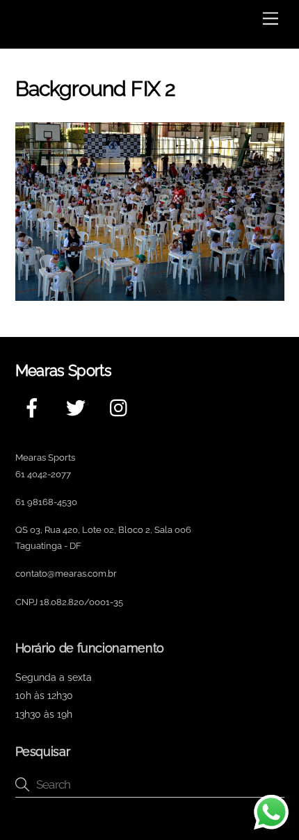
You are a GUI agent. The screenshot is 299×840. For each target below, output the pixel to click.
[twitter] (78, 407)
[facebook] (34, 407)
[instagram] (122, 407)
